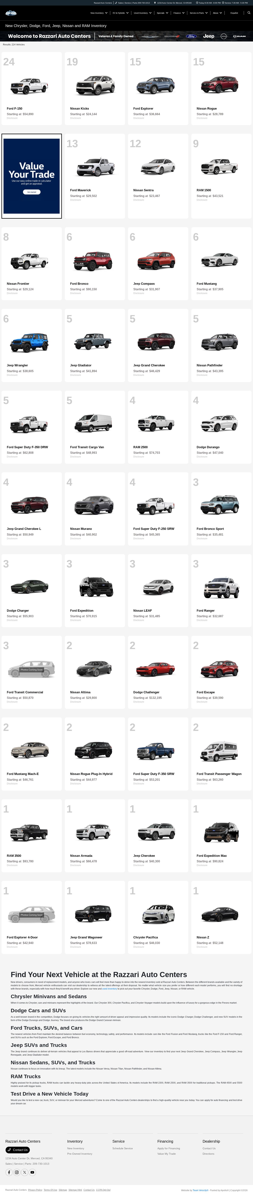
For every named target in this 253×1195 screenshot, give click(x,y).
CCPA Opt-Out (103, 1190)
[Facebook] (9, 1172)
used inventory (109, 988)
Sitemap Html (75, 1190)
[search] (249, 13)
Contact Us (20, 1149)
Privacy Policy (35, 1190)
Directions (208, 1153)
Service (118, 1141)
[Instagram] (17, 1172)
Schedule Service (122, 1148)
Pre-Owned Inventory (79, 1153)
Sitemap (63, 1190)
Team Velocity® (200, 1190)
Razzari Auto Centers (16, 1190)
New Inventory (75, 1148)
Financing (165, 1141)
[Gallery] (126, 36)
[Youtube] (32, 1172)
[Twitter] (24, 1172)
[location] (155, 3)
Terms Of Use (50, 1190)
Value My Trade (166, 1153)
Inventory (75, 1141)
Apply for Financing (168, 1148)
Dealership (211, 1141)
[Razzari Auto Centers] (22, 12)
